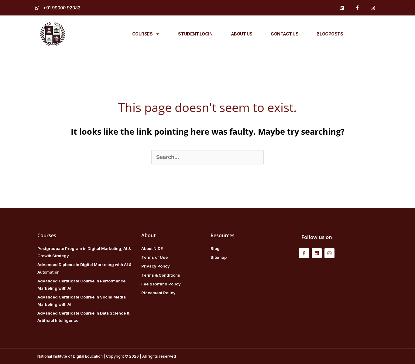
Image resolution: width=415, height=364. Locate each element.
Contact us (285, 33)
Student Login (195, 33)
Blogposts (330, 33)
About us (241, 33)
